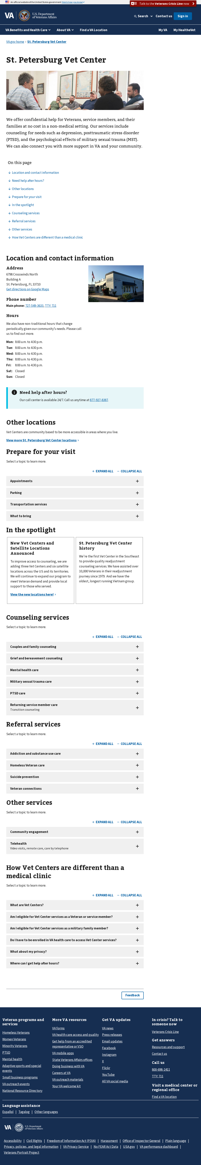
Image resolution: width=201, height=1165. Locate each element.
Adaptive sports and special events (21, 1068)
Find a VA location (164, 1097)
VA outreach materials (67, 1079)
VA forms (58, 1028)
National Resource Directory (22, 1090)
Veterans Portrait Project (21, 1152)
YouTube (108, 1074)
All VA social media (115, 1081)
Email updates (112, 1041)
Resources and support (168, 1047)
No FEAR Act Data (106, 1146)
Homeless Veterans (16, 1032)
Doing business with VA (68, 1066)
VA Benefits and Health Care (26, 30)
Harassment (109, 1141)
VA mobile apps (63, 1053)
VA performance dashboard (159, 1146)
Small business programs (20, 1077)
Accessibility (13, 1141)
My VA (163, 30)
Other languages (46, 1112)
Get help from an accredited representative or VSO (72, 1043)
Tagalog (24, 1112)
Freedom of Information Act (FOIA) (71, 1141)
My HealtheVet (185, 30)
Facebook (109, 1048)
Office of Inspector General (141, 1141)
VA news (107, 1028)
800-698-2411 (161, 1069)
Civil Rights (34, 1141)
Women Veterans (14, 1039)
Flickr (106, 1068)
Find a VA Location (93, 30)
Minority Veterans (14, 1046)
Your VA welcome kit (66, 1086)
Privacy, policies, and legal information (31, 1146)
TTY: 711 (157, 1076)
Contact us (164, 16)
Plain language (175, 1141)
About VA (63, 30)
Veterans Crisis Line (165, 1032)
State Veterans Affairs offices (72, 1060)
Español (8, 1112)
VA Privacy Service (76, 1146)
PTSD (6, 1052)
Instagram (109, 1054)
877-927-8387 (99, 400)
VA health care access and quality (75, 1035)
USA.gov (129, 1146)
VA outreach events (16, 1084)
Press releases (112, 1035)
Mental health (12, 1059)
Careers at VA (61, 1073)
